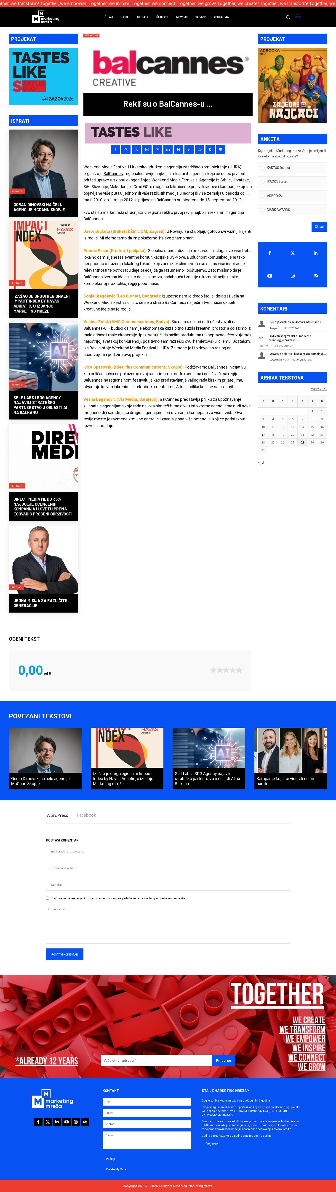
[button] (288, 17)
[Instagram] (292, 276)
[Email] (147, 149)
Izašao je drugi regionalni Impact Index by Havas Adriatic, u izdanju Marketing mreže (41, 303)
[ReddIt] (199, 149)
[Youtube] (269, 276)
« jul (261, 462)
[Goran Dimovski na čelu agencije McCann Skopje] (43, 164)
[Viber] (157, 149)
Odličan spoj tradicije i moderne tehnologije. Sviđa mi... (290, 338)
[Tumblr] (210, 149)
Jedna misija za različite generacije (40, 603)
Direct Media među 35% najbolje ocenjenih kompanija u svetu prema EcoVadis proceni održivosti (42, 506)
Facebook (86, 815)
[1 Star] (213, 670)
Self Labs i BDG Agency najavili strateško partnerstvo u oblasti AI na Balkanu (40, 405)
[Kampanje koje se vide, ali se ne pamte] (290, 758)
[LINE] (220, 149)
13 (292, 427)
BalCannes (113, 173)
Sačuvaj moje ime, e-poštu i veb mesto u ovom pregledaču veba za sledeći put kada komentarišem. (119, 898)
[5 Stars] (239, 670)
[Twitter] (292, 253)
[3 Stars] (226, 670)
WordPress (57, 815)
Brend (16, 587)
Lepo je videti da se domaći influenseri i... (296, 322)
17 (263, 435)
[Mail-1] (315, 276)
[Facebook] (115, 149)
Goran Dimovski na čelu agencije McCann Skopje (39, 207)
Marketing (91, 35)
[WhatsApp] (136, 149)
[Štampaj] (178, 149)
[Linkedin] (168, 149)
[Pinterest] (189, 149)
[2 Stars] (220, 670)
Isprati (17, 191)
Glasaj (319, 226)
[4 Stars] (232, 670)
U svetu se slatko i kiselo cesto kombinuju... (298, 354)
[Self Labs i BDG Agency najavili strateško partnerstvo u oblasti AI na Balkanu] (43, 357)
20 (292, 435)
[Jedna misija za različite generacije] (43, 560)
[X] (126, 149)
